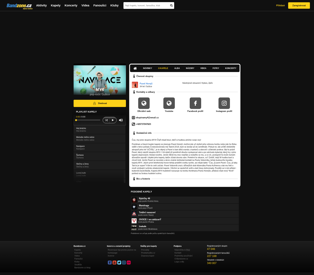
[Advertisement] (157, 36)
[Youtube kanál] (114, 262)
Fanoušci (99, 5)
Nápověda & (182, 250)
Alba (177, 68)
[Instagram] (124, 262)
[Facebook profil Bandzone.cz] (110, 262)
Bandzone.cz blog (82, 267)
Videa (85, 5)
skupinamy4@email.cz (147, 117)
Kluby (114, 5)
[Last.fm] (129, 262)
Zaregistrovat (299, 5)
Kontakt (177, 253)
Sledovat (102, 103)
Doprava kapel (147, 256)
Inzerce (111, 256)
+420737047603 (143, 124)
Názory (190, 68)
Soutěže (78, 265)
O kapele (163, 68)
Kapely (56, 5)
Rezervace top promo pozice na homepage (122, 251)
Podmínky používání (183, 256)
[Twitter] (119, 262)
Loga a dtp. (179, 262)
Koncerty (71, 5)
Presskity (145, 250)
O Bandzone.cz (181, 259)
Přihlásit (280, 5)
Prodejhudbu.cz (148, 253)
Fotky (216, 68)
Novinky (147, 68)
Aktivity (41, 5)
